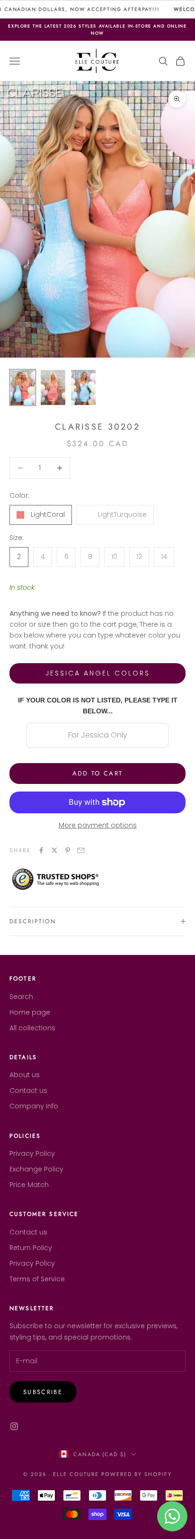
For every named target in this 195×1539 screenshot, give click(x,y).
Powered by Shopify (136, 1474)
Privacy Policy (32, 1153)
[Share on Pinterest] (67, 850)
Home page (29, 1012)
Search (21, 996)
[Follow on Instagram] (14, 1426)
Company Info (33, 1106)
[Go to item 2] (53, 387)
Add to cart (97, 773)
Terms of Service (37, 1279)
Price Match (29, 1184)
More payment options (98, 825)
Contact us (28, 1090)
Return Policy (30, 1247)
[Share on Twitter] (54, 850)
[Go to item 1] (22, 387)
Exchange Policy (36, 1169)
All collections (32, 1028)
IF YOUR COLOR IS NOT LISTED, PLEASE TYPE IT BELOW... (97, 705)
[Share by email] (81, 850)
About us (24, 1075)
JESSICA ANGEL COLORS (97, 673)
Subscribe (42, 1391)
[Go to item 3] (83, 387)
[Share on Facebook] (41, 850)
